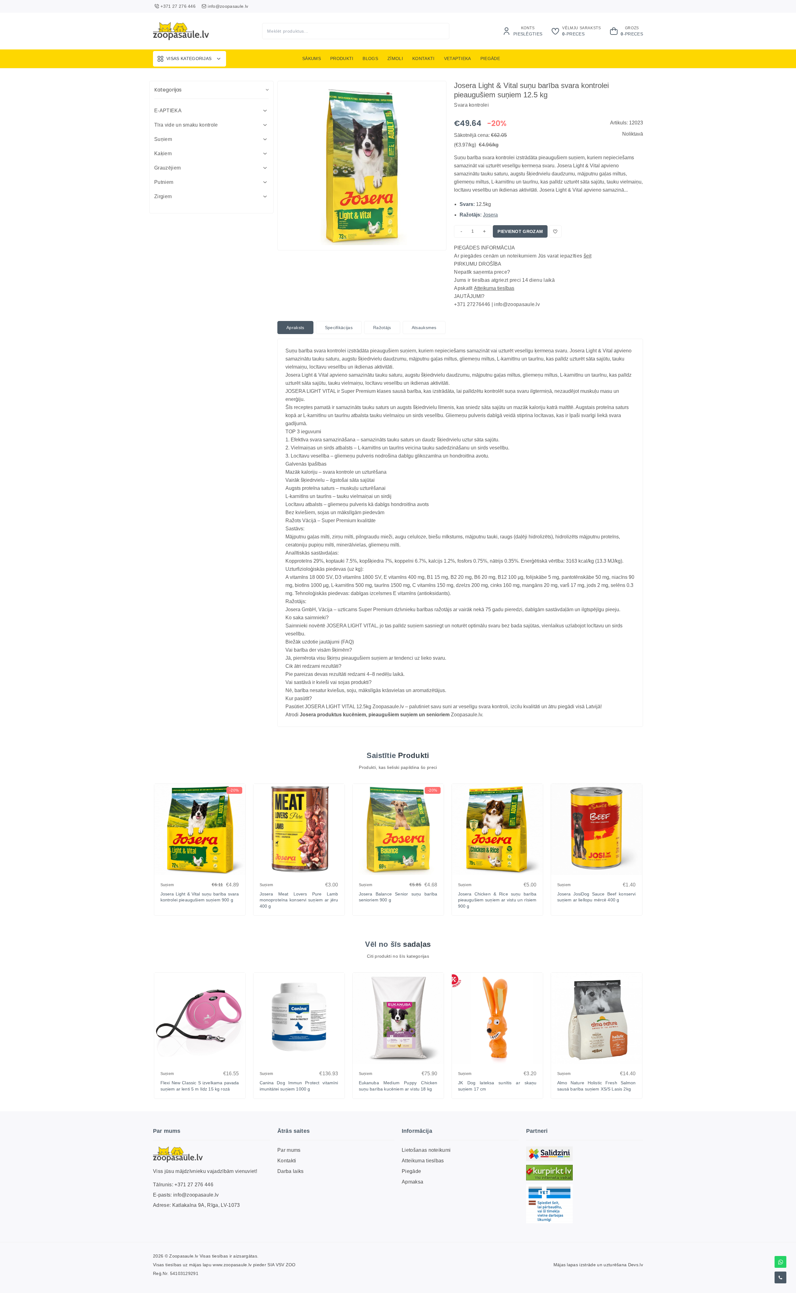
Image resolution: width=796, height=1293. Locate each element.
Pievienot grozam (520, 231)
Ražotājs (382, 327)
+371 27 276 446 (193, 1184)
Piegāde (490, 58)
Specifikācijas (339, 327)
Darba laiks (290, 1171)
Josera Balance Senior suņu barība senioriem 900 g (398, 897)
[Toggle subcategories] (265, 110)
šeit (587, 255)
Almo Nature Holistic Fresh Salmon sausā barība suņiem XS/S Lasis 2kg (596, 1085)
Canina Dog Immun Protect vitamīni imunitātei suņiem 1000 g (299, 1085)
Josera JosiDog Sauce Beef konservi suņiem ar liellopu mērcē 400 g (596, 897)
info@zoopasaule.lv (196, 1195)
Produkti (342, 58)
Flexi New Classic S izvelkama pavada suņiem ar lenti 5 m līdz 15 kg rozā (199, 1085)
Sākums (311, 58)
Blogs (370, 58)
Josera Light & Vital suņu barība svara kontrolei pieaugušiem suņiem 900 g (199, 897)
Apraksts (295, 327)
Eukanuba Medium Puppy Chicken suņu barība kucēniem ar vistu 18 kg (398, 1085)
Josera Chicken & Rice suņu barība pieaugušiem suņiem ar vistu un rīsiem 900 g (497, 900)
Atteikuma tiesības (494, 288)
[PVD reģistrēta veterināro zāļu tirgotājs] (549, 1203)
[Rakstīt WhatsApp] (780, 1262)
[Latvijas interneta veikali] (549, 1172)
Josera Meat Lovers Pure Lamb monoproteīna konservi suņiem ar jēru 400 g (299, 900)
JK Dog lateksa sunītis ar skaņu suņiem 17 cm (497, 1085)
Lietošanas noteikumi (426, 1150)
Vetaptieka (457, 58)
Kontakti (423, 58)
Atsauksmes (424, 327)
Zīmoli (395, 58)
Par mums (289, 1150)
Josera (490, 214)
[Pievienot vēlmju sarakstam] (555, 231)
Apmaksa (412, 1181)
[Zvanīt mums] (780, 1277)
